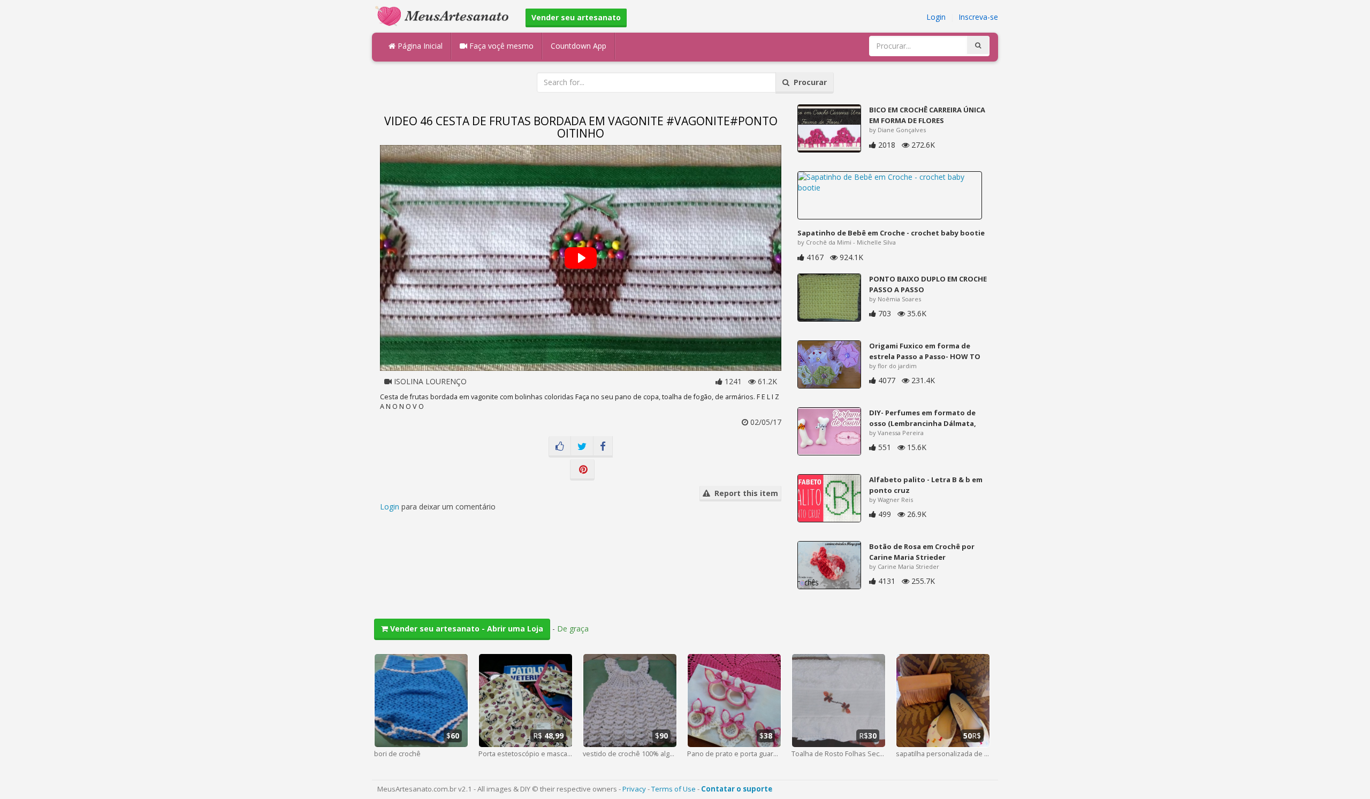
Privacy (634, 789)
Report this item (744, 493)
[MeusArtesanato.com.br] (445, 15)
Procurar (808, 82)
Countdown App (578, 46)
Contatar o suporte (736, 789)
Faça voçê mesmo (500, 46)
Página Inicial (419, 46)
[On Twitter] (581, 447)
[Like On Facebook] (560, 447)
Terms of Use (673, 789)
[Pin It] (582, 470)
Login (936, 17)
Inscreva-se (978, 17)
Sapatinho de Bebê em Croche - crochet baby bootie (891, 233)
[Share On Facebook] (603, 447)
